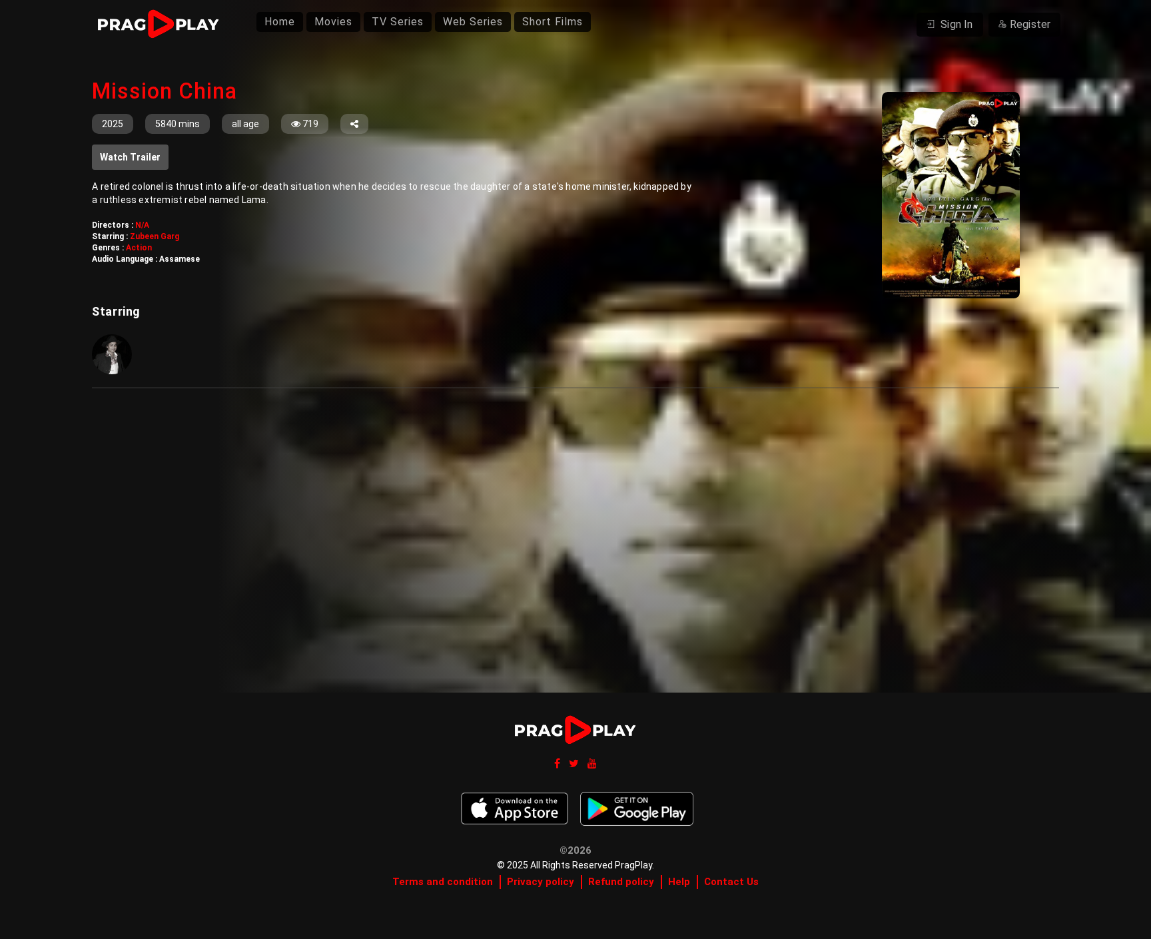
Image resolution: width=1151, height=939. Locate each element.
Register (1030, 24)
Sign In (955, 24)
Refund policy (621, 882)
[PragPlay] (164, 24)
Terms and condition (442, 882)
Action (139, 247)
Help (679, 882)
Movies (333, 21)
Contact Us (731, 882)
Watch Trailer (130, 157)
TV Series (398, 21)
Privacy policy (540, 882)
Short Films (552, 21)
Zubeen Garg (154, 236)
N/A (142, 225)
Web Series (473, 21)
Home (279, 21)
